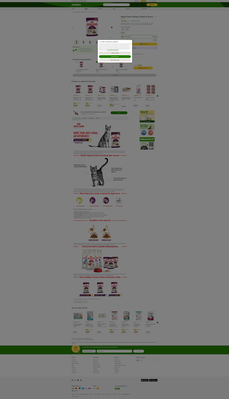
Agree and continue (115, 56)
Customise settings (115, 53)
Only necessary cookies (115, 60)
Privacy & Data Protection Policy (112, 50)
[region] (115, 51)
